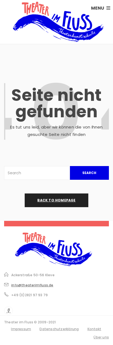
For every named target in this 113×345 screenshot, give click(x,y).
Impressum (21, 329)
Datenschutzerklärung (59, 329)
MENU (98, 8)
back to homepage (56, 200)
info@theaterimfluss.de (32, 285)
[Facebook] (8, 310)
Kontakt (94, 329)
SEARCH (89, 172)
